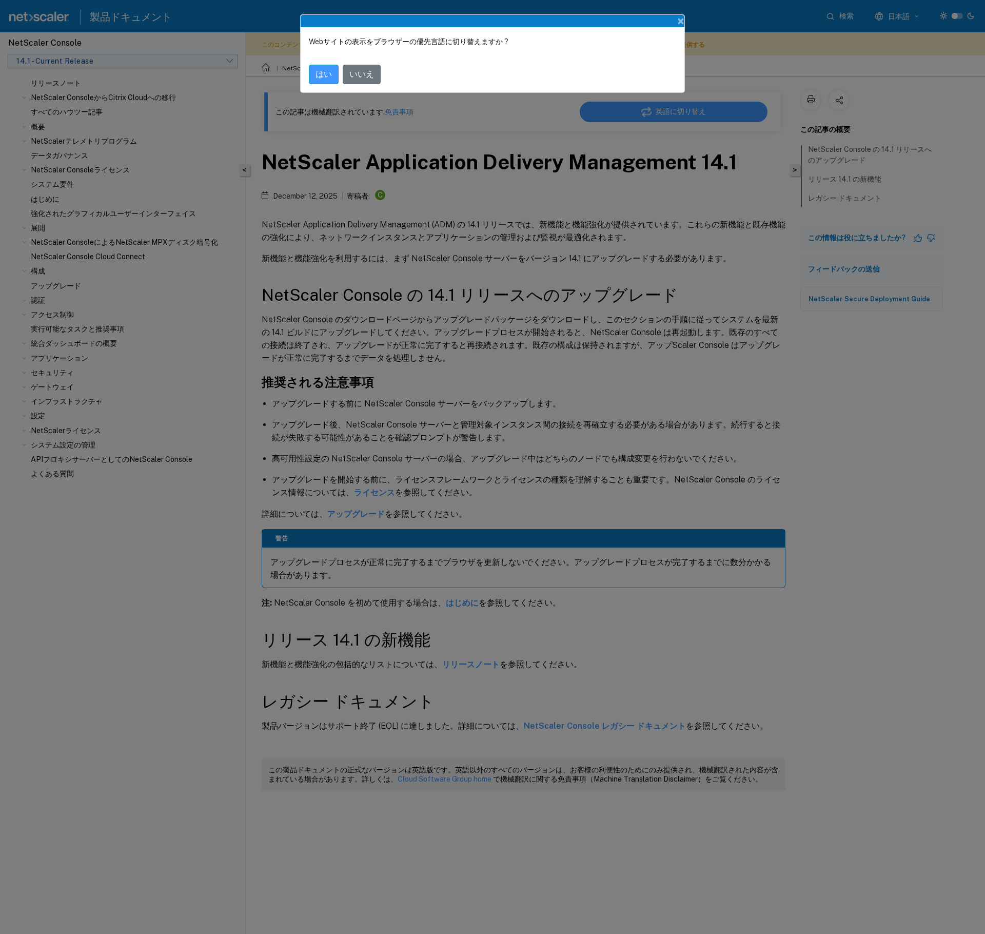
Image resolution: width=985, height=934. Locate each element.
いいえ (361, 74)
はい (324, 74)
